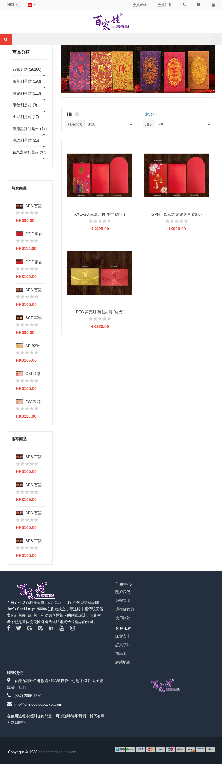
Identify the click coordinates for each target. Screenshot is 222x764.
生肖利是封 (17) (26, 117)
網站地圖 (122, 662)
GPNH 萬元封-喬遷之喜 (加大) (176, 214)
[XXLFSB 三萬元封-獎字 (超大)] (99, 175)
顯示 (148, 124)
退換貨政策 (124, 609)
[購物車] (213, 5)
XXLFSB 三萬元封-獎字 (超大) (99, 214)
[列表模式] (77, 114)
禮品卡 (121, 653)
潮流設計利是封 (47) (30, 129)
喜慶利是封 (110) (27, 93)
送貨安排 (122, 636)
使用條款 (122, 618)
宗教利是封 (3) (25, 105)
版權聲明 (122, 600)
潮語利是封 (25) (26, 140)
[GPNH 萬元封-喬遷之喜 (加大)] (176, 175)
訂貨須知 (122, 645)
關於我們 (122, 592)
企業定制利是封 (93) (29, 152)
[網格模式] (69, 114)
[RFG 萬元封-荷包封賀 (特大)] (99, 272)
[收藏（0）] (198, 5)
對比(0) (151, 114)
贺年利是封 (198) (27, 81)
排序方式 (75, 124)
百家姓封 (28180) (27, 69)
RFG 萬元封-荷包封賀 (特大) (99, 312)
